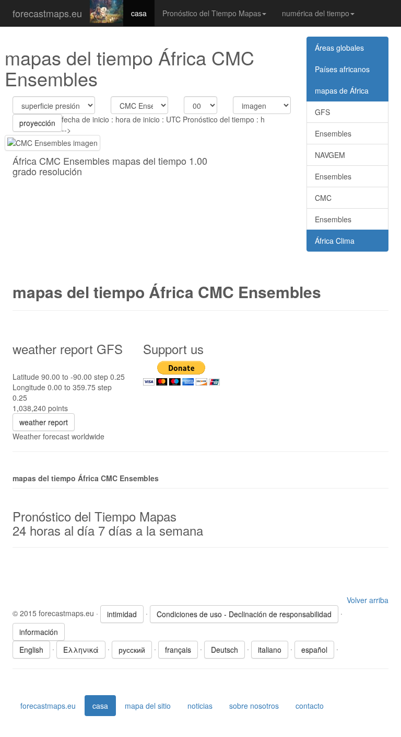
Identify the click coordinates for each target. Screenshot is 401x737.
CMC (323, 197)
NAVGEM (330, 155)
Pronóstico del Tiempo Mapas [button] (211, 13)
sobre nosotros (254, 705)
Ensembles (333, 133)
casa (139, 13)
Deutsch (224, 649)
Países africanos (342, 69)
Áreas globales (339, 47)
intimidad (122, 614)
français (178, 649)
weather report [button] (43, 422)
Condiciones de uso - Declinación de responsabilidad (244, 614)
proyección (37, 123)
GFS (322, 112)
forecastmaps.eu (47, 13)
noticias (200, 705)
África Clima (335, 240)
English (31, 649)
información (38, 632)
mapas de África (342, 90)
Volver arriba (367, 600)
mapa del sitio (148, 705)
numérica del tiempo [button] (315, 13)
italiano (269, 649)
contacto (310, 705)
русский (132, 649)
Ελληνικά (81, 649)
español (314, 649)
